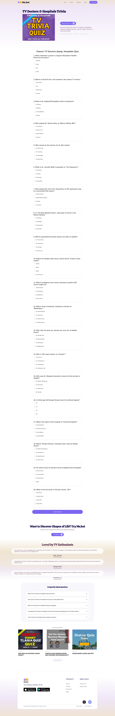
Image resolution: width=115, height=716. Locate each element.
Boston (38, 263)
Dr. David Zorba (39, 148)
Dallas (37, 270)
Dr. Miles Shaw (39, 159)
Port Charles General (41, 428)
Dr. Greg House (39, 243)
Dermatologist (39, 225)
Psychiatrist (39, 170)
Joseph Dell (39, 499)
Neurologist (39, 177)
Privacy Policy (79, 706)
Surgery (38, 115)
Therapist (38, 173)
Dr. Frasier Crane (40, 239)
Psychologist (39, 181)
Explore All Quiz (57, 660)
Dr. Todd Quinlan (40, 364)
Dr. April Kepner (39, 342)
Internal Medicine (40, 111)
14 (36, 403)
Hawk (37, 64)
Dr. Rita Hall (38, 392)
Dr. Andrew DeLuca (40, 322)
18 (36, 410)
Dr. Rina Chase (39, 384)
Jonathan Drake (39, 496)
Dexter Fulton (39, 298)
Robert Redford (39, 133)
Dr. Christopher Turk (40, 368)
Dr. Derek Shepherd (40, 311)
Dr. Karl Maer (39, 247)
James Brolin (39, 126)
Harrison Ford (39, 129)
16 (36, 406)
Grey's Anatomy (39, 470)
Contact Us (83, 683)
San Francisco (39, 274)
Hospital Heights (40, 435)
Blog (67, 691)
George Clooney (40, 194)
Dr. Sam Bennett (39, 452)
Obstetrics (38, 104)
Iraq (37, 86)
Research (69, 689)
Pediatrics (38, 108)
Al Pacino (38, 137)
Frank (37, 71)
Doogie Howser (39, 287)
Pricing (68, 686)
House (37, 481)
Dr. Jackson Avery (40, 318)
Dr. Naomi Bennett (40, 456)
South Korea (39, 82)
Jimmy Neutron (39, 291)
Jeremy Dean (39, 503)
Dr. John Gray (39, 151)
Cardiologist (39, 221)
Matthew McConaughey (41, 197)
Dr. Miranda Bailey (40, 339)
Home (68, 683)
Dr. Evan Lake (39, 250)
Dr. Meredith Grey (40, 335)
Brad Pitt (38, 201)
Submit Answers (57, 512)
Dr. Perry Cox (39, 357)
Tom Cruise (38, 204)
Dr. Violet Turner (39, 459)
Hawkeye (38, 60)
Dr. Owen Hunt (39, 315)
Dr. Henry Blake (39, 155)
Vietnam (38, 93)
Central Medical (39, 432)
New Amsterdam (39, 478)
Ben (37, 67)
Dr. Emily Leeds (39, 388)
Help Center (83, 686)
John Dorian (39, 492)
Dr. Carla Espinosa (40, 360)
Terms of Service (87, 706)
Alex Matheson (39, 294)
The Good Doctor (40, 474)
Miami (37, 267)
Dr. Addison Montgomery (41, 381)
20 (36, 414)
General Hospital (40, 424)
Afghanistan (39, 89)
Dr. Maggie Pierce (40, 346)
